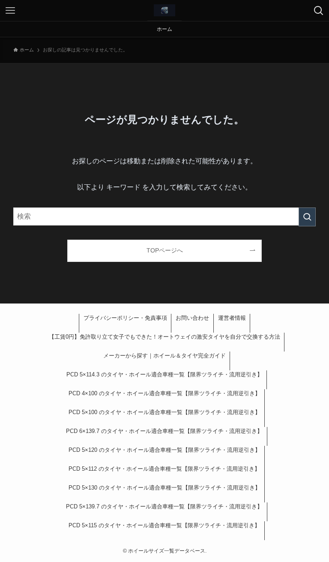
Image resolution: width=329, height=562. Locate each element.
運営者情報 (232, 318)
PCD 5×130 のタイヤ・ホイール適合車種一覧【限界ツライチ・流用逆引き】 (164, 487)
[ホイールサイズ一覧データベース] (164, 10)
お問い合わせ (192, 318)
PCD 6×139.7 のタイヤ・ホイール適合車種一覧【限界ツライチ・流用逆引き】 (164, 431)
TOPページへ (165, 250)
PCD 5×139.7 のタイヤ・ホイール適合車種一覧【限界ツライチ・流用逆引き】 (164, 506)
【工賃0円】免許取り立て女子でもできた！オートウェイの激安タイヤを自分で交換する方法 (164, 337)
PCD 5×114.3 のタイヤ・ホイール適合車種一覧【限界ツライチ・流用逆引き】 (164, 374)
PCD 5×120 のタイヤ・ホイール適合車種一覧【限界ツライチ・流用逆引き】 (164, 450)
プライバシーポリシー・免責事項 (125, 318)
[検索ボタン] (318, 10)
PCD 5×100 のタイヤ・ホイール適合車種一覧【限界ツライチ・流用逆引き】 (164, 412)
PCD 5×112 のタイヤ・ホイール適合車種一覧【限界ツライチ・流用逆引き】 (164, 469)
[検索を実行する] (307, 216)
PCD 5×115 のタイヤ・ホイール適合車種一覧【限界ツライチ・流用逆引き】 (164, 525)
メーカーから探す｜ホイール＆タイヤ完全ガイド (164, 355)
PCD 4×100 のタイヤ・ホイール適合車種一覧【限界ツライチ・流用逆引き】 (164, 393)
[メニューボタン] (10, 10)
